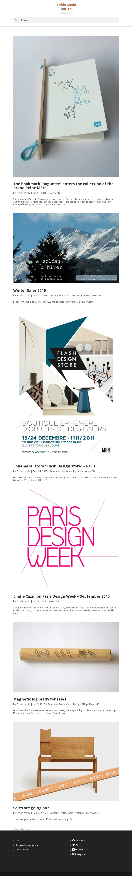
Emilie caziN (23, 193)
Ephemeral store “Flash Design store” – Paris (54, 466)
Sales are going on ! (31, 807)
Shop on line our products (28, 845)
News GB (54, 193)
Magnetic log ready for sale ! (39, 699)
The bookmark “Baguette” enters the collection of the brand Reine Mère (63, 185)
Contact (19, 840)
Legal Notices (22, 849)
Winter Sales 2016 (29, 290)
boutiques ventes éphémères (66, 471)
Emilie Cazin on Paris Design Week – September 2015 (61, 596)
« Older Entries (20, 829)
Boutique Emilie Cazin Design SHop (70, 295)
